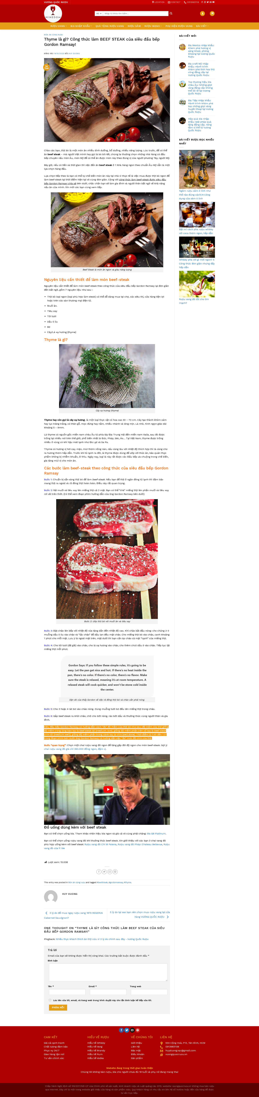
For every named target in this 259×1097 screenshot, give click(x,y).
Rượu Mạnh (152, 26)
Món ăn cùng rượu (53, 35)
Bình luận (53, 960)
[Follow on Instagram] (205, 2)
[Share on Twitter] (104, 871)
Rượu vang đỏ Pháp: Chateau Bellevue (140, 844)
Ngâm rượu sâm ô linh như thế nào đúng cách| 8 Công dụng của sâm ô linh (195, 194)
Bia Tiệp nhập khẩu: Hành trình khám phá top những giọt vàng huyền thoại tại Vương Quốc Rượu (200, 106)
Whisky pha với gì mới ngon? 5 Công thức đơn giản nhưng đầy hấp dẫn (197, 263)
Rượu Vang (57, 26)
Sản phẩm (137, 1058)
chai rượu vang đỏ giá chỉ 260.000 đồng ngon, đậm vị (75, 749)
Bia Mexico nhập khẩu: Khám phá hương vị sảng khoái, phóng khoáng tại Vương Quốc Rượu (201, 51)
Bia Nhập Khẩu (80, 26)
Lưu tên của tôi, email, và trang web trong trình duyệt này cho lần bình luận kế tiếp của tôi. (102, 1000)
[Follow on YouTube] (213, 2)
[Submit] (171, 13)
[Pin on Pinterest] (115, 871)
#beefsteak (102, 882)
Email (93, 986)
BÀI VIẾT (201, 26)
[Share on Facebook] (98, 871)
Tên (51, 986)
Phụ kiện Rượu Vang (179, 26)
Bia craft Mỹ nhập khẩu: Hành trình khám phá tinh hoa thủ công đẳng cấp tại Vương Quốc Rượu (201, 69)
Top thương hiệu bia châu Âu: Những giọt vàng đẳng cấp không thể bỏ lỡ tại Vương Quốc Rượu (200, 88)
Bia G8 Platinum (156, 833)
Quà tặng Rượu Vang (110, 26)
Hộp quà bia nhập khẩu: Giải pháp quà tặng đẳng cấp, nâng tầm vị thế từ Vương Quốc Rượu (200, 124)
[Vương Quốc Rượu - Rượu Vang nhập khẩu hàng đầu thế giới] (67, 13)
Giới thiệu (136, 1042)
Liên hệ (135, 1046)
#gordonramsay (116, 882)
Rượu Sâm (134, 26)
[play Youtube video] (108, 789)
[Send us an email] (210, 2)
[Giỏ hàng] (212, 13)
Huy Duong (74, 53)
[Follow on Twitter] (208, 2)
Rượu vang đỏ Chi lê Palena (100, 844)
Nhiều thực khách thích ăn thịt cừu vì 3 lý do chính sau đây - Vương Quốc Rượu (102, 939)
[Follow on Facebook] (202, 2)
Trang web (135, 986)
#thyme (127, 882)
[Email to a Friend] (109, 871)
